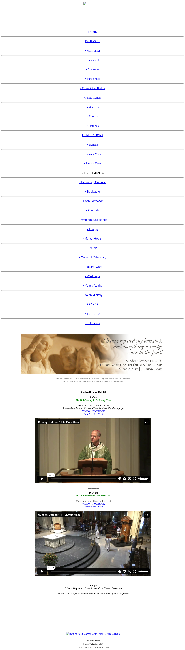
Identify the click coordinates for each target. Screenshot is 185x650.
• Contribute (93, 125)
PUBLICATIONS (92, 135)
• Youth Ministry (92, 295)
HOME (92, 31)
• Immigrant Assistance (92, 219)
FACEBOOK (98, 411)
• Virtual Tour (92, 107)
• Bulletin (92, 144)
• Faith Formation (92, 201)
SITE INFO (92, 323)
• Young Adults (92, 285)
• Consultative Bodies (92, 88)
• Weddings (92, 276)
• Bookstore (92, 191)
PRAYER (93, 304)
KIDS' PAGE (93, 313)
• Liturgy (92, 229)
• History (92, 116)
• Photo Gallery (92, 97)
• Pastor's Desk (92, 163)
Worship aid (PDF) (93, 414)
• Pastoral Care (92, 266)
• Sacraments (92, 59)
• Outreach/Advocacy (92, 257)
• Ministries (92, 69)
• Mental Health (92, 238)
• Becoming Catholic (92, 182)
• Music (92, 248)
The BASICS (92, 41)
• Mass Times (92, 50)
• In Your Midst (92, 154)
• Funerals (92, 210)
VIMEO (86, 411)
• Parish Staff (92, 78)
